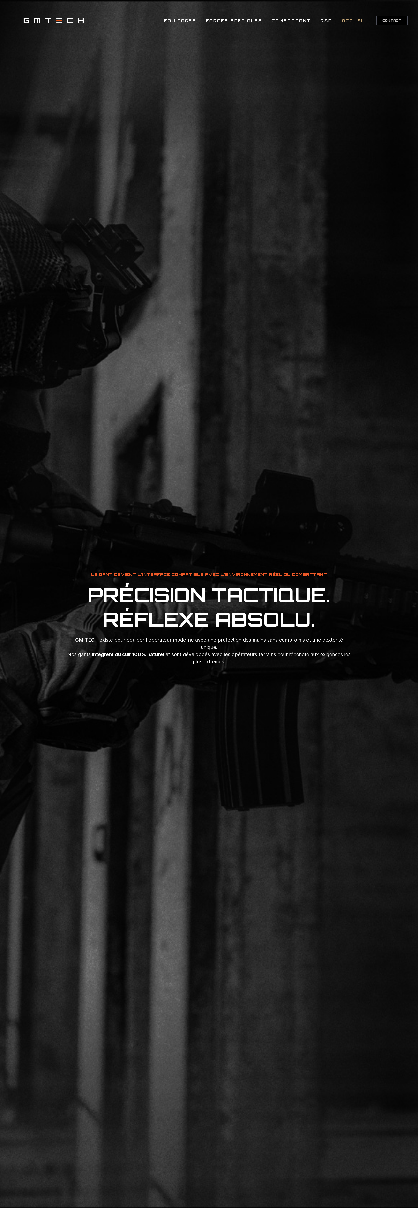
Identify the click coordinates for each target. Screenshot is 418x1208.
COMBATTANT (291, 20)
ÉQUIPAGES (180, 20)
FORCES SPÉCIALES (234, 20)
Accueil (354, 20)
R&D (326, 20)
